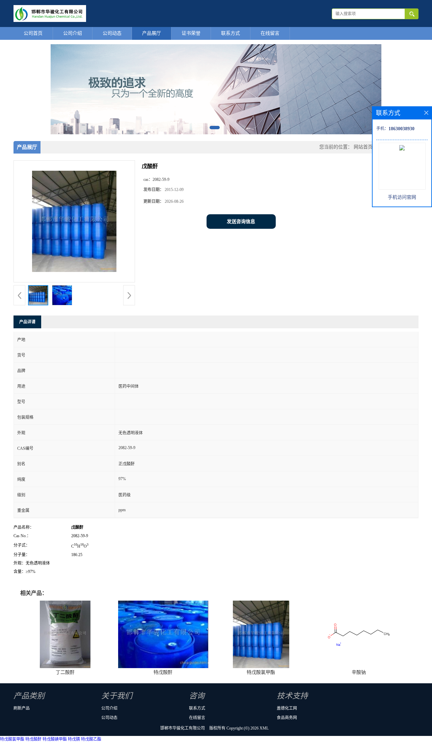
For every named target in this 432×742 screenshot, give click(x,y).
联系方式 (230, 33)
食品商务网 (287, 717)
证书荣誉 (191, 33)
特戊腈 (74, 739)
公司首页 (33, 33)
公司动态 (112, 33)
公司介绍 (72, 33)
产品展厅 (151, 33)
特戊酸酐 (163, 672)
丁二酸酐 (65, 672)
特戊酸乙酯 (91, 739)
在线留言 (270, 33)
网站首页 (363, 146)
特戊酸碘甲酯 (55, 739)
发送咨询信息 (241, 221)
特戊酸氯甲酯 (261, 672)
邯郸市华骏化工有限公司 (182, 728)
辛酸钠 (359, 672)
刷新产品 (22, 708)
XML (264, 728)
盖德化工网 (287, 708)
